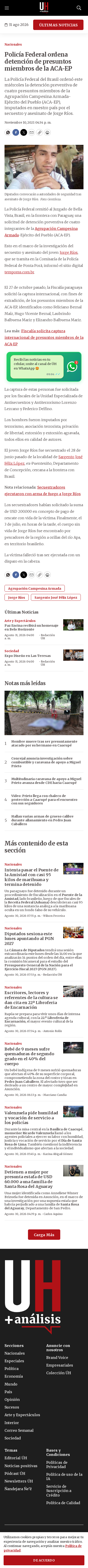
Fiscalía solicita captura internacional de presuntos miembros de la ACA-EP (44, 337)
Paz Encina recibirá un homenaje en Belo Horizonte (31, 627)
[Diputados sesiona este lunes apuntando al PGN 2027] (73, 932)
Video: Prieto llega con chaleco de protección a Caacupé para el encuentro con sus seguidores (44, 799)
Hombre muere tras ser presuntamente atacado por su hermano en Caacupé (44, 743)
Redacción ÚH (48, 636)
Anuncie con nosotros (58, 1348)
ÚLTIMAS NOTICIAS (58, 25)
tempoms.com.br (19, 272)
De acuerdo (44, 1560)
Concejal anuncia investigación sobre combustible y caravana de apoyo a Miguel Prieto (46, 762)
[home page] (44, 8)
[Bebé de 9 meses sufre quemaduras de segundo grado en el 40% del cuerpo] (73, 1047)
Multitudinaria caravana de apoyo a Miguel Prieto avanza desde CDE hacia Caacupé (46, 781)
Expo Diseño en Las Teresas (28, 656)
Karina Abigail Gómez (58, 1154)
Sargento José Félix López (56, 598)
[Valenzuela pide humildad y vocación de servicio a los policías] (73, 1111)
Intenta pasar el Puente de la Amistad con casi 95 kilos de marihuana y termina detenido (31, 877)
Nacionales (13, 44)
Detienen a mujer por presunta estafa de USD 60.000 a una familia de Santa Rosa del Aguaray (29, 1179)
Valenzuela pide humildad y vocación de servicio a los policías (31, 1117)
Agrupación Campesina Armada (34, 589)
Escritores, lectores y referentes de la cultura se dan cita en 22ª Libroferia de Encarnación (31, 1000)
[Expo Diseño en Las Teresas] (73, 655)
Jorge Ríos (69, 252)
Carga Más (44, 1235)
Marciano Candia (55, 1095)
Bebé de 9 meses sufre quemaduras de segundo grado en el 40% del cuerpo (29, 1056)
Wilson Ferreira (54, 915)
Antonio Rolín (52, 1031)
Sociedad (12, 651)
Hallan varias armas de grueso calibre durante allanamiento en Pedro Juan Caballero (42, 820)
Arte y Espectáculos (20, 621)
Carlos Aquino (53, 1214)
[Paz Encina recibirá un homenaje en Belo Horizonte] (73, 625)
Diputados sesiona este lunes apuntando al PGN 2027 (29, 938)
